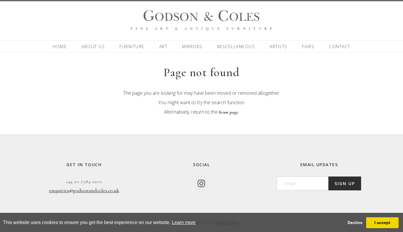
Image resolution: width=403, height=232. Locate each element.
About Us (93, 46)
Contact (339, 46)
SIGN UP (345, 183)
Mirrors (192, 46)
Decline (355, 222)
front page (228, 112)
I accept (382, 222)
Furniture (132, 46)
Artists (278, 46)
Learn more (184, 222)
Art (163, 46)
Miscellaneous (236, 46)
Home (60, 46)
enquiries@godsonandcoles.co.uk (84, 190)
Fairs (308, 46)
